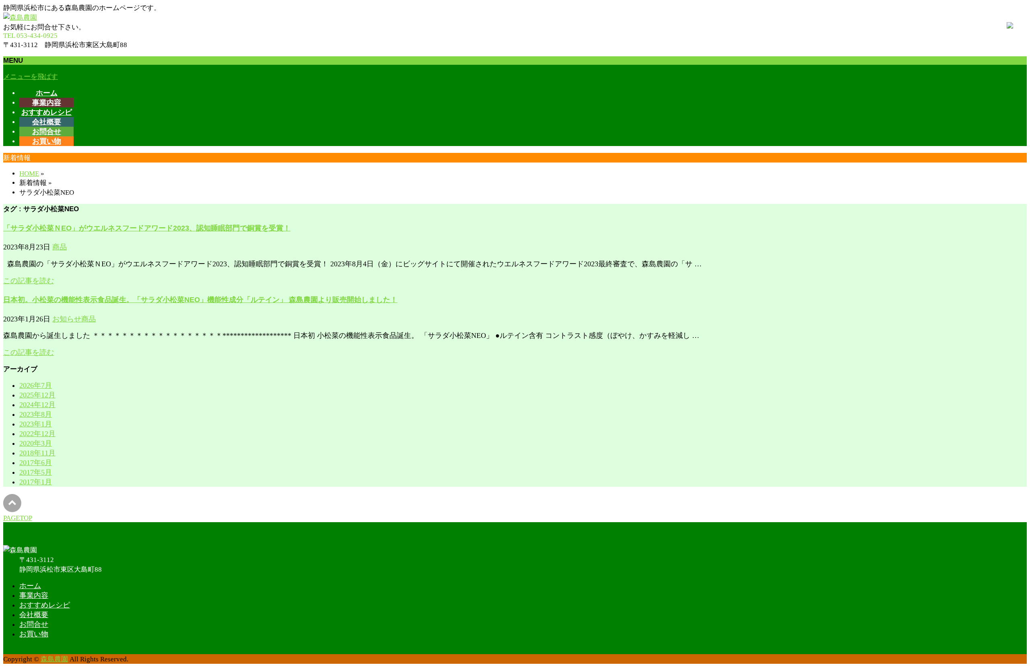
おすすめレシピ (44, 605)
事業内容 (33, 595)
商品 (59, 247)
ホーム (30, 586)
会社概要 (33, 615)
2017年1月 (35, 482)
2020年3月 (35, 443)
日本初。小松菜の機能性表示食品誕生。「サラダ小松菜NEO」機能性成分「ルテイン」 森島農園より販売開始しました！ (200, 300)
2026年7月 (35, 385)
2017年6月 (35, 463)
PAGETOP (17, 518)
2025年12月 (37, 395)
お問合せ (33, 624)
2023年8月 (35, 414)
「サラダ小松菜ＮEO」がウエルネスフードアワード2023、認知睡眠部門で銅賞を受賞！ (146, 228)
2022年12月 (37, 434)
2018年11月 (37, 453)
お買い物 (33, 634)
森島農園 (54, 659)
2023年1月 (35, 424)
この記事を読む (28, 281)
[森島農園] (20, 17)
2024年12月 (37, 405)
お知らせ (66, 319)
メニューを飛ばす (30, 76)
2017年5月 (35, 472)
